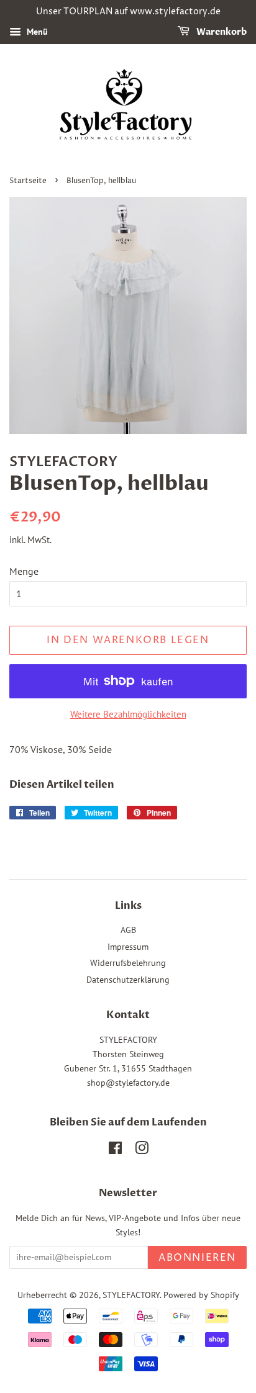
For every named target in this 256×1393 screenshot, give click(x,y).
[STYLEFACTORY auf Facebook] (115, 1150)
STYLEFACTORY (131, 1295)
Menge (24, 571)
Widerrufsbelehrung (128, 962)
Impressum (128, 946)
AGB (128, 929)
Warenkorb (220, 32)
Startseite (28, 181)
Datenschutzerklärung (128, 979)
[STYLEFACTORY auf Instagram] (142, 1150)
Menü (36, 31)
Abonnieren (197, 1258)
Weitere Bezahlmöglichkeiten (128, 714)
